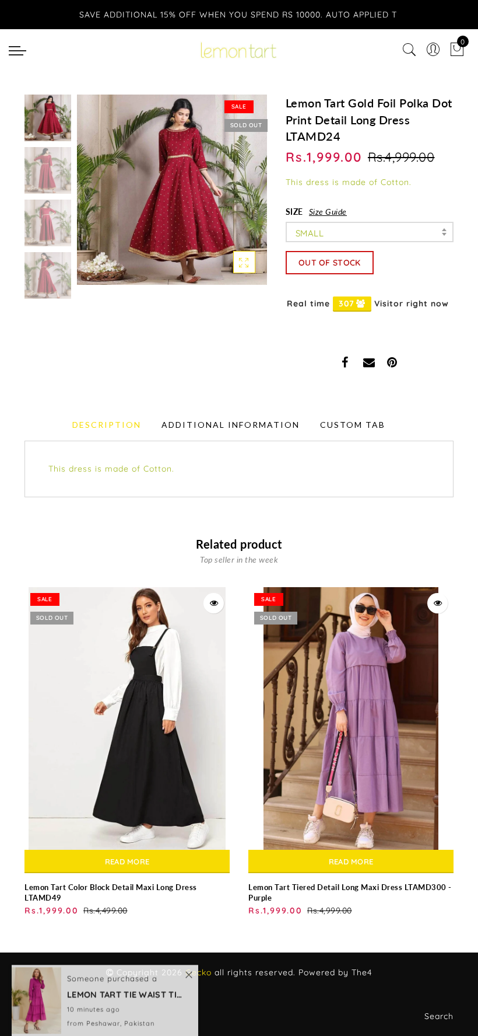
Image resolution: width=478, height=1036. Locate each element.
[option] (172, 190)
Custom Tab (352, 425)
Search (439, 1016)
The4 (362, 972)
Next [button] (231, 196)
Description (106, 425)
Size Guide (328, 212)
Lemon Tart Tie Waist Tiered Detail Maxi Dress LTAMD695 (125, 982)
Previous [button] (98, 196)
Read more (127, 861)
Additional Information (230, 425)
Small (310, 233)
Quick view (213, 603)
